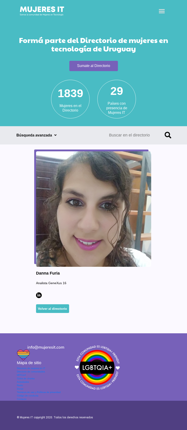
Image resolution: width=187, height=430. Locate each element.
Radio (20, 385)
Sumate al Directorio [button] (93, 66)
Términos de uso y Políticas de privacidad (39, 392)
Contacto (21, 399)
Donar (20, 388)
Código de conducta (27, 395)
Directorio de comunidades (31, 371)
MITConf (21, 375)
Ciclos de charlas (26, 378)
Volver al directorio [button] (52, 308)
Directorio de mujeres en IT (31, 368)
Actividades (23, 382)
